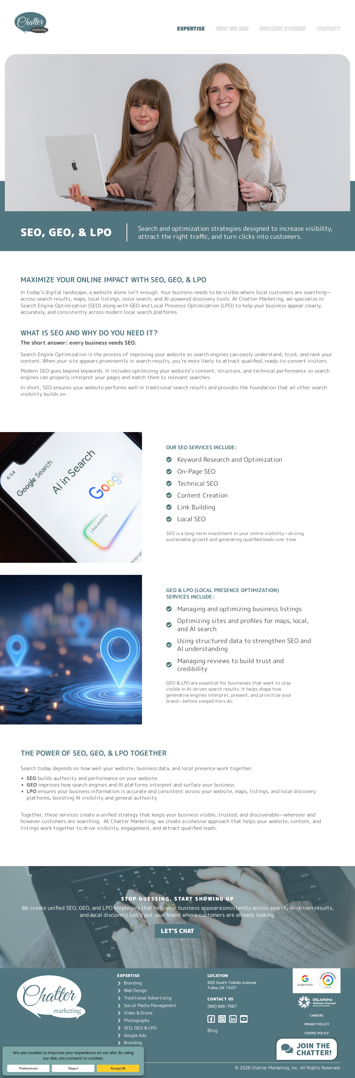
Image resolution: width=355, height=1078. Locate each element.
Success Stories (283, 28)
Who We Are (232, 28)
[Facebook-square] (307, 17)
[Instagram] (317, 17)
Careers (316, 1015)
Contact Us (220, 999)
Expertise (191, 28)
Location (217, 975)
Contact (329, 28)
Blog (212, 1030)
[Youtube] (337, 17)
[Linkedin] (327, 17)
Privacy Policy (316, 1024)
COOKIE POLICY (317, 1033)
